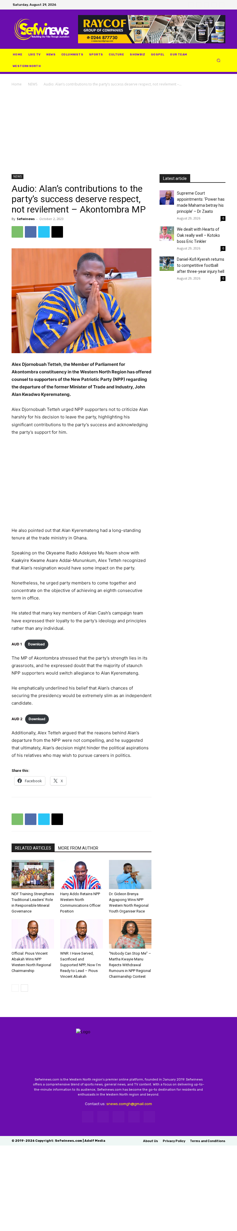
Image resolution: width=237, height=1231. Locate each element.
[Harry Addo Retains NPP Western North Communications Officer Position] (81, 874)
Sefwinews (26, 219)
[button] (218, 60)
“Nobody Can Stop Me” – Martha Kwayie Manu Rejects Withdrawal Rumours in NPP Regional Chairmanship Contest (130, 965)
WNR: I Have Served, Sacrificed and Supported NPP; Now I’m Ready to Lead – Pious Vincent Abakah (80, 965)
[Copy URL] (57, 232)
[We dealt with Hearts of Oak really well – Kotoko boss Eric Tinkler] (167, 233)
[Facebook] (190, 4)
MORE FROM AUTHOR (78, 848)
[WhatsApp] (214, 4)
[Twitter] (206, 4)
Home (17, 84)
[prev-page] (15, 988)
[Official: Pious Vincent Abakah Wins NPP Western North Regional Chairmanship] (33, 933)
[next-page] (24, 988)
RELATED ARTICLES (33, 848)
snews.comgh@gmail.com (129, 1104)
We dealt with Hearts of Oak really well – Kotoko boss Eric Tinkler (198, 235)
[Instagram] (198, 4)
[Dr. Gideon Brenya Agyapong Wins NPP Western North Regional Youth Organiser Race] (130, 874)
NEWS (32, 84)
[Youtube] (221, 4)
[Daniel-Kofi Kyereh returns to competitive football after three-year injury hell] (167, 263)
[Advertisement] (118, 130)
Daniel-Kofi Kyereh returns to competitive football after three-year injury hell (200, 265)
